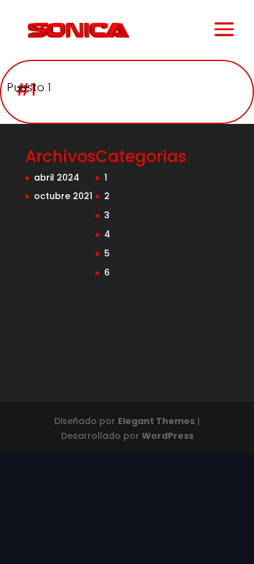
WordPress (168, 436)
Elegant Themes (156, 421)
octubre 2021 (63, 196)
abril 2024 (57, 177)
